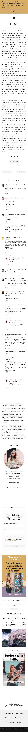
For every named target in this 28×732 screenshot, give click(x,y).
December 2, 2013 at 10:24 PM (16, 291)
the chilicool (8, 198)
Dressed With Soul (10, 334)
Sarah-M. (11, 258)
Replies (9, 255)
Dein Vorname (7, 529)
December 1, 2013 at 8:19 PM (17, 185)
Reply (6, 193)
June (6, 291)
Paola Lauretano (10, 214)
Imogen (7, 269)
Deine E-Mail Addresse (10, 523)
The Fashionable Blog (14, 728)
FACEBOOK (8, 206)
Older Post (21, 171)
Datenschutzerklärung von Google (12, 416)
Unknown (8, 237)
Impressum (11, 730)
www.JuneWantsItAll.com (12, 298)
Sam (6, 278)
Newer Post (7, 171)
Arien (6, 185)
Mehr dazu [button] (5, 7)
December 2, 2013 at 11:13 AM (18, 269)
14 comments (19, 28)
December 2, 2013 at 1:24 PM (16, 278)
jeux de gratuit (9, 248)
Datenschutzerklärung (10, 540)
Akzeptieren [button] (14, 11)
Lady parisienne (9, 226)
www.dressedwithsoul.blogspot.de (15, 351)
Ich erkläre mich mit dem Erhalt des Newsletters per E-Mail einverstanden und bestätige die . (14, 538)
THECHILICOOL (10, 204)
